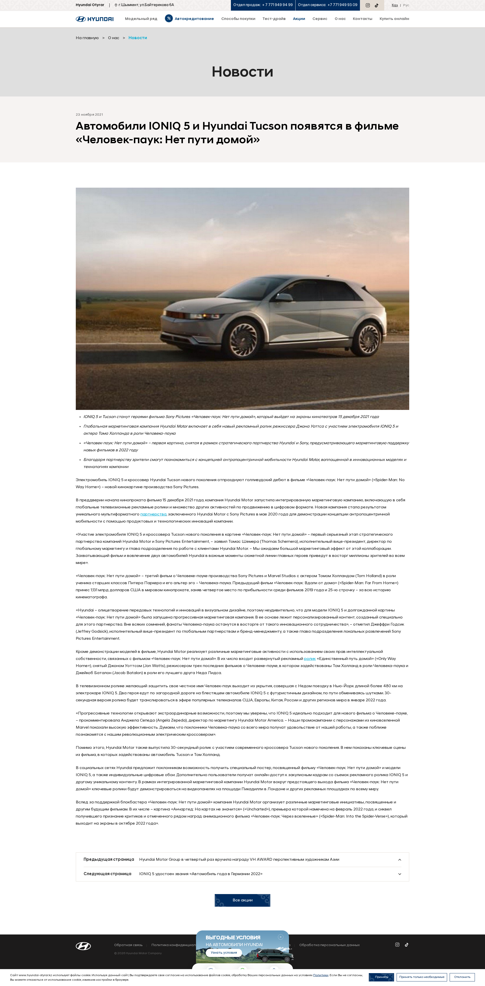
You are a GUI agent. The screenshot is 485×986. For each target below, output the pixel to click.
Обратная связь (128, 945)
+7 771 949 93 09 (342, 5)
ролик (310, 659)
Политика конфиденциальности (180, 945)
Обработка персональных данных (329, 945)
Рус (406, 5)
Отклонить (462, 977)
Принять (381, 977)
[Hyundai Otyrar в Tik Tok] (376, 5)
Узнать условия (224, 952)
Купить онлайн (394, 19)
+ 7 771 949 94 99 (277, 5)
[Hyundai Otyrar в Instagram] (367, 5)
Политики (320, 975)
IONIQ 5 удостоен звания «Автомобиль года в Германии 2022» (200, 874)
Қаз (395, 5)
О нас (113, 38)
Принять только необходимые (421, 977)
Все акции (243, 900)
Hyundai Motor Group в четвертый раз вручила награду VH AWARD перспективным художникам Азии (239, 860)
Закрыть (280, 937)
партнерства (153, 514)
